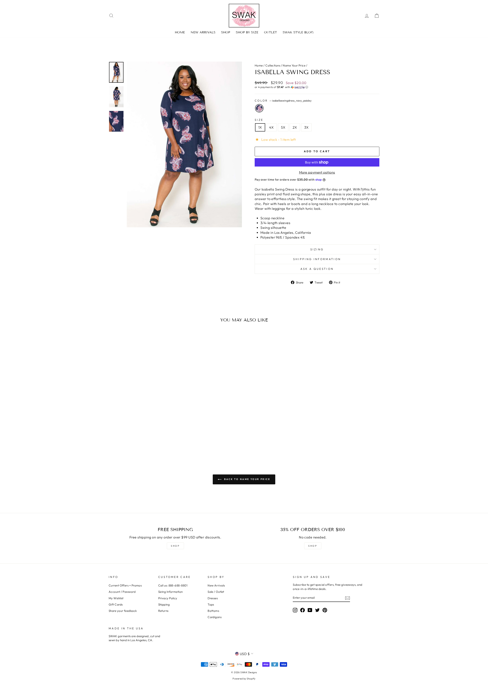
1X (260, 127)
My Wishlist (116, 598)
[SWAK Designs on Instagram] (295, 610)
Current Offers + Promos (125, 585)
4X (271, 127)
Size (259, 120)
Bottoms (213, 611)
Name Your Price (294, 65)
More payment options (317, 172)
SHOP (175, 545)
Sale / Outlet (216, 592)
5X (283, 127)
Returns (163, 611)
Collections (272, 65)
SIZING (317, 249)
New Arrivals (203, 32)
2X (295, 127)
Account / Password (122, 592)
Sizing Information (170, 592)
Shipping (164, 604)
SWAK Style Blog (298, 32)
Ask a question (317, 269)
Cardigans (215, 617)
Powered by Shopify (244, 678)
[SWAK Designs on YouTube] (310, 610)
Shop (225, 32)
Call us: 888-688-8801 (172, 585)
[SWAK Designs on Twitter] (317, 610)
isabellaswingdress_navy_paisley (259, 108)
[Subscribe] (347, 597)
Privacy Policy (167, 598)
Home (180, 32)
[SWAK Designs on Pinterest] (325, 610)
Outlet (270, 32)
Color (283, 100)
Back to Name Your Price (246, 479)
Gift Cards (116, 604)
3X (306, 127)
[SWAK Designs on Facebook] (302, 610)
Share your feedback (123, 611)
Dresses (213, 598)
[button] (317, 87)
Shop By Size (247, 32)
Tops (211, 604)
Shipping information (317, 259)
